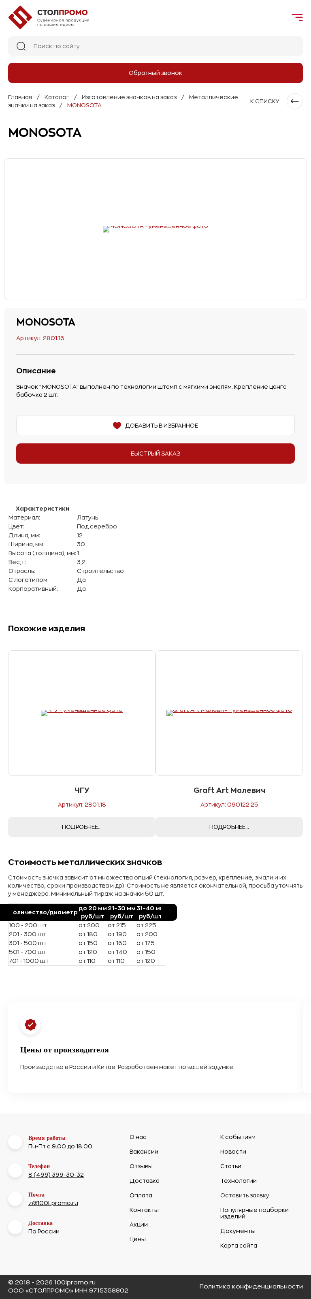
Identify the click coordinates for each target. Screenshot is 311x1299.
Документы (238, 1231)
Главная (20, 97)
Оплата (141, 1195)
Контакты (144, 1210)
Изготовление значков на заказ (129, 97)
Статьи (230, 1166)
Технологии (238, 1181)
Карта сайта (238, 1245)
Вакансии (144, 1151)
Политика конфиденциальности (251, 1287)
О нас (138, 1137)
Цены (138, 1239)
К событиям (238, 1137)
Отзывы (141, 1166)
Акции (139, 1224)
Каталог (57, 97)
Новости (233, 1151)
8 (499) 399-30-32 (56, 1175)
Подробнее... (82, 827)
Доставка (145, 1181)
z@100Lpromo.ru (53, 1203)
